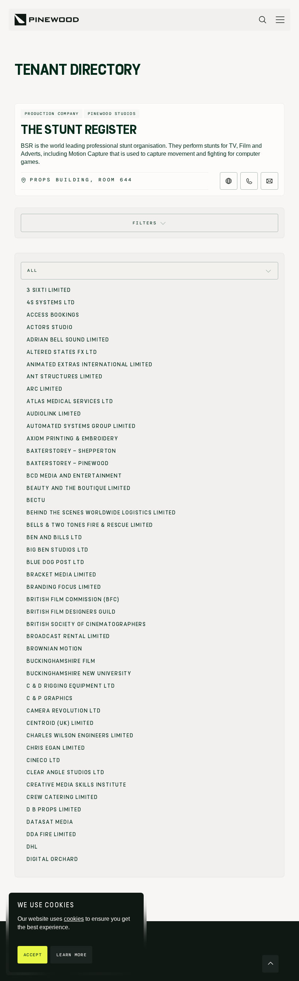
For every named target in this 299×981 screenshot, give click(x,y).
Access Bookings (53, 315)
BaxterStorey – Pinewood (68, 463)
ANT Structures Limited (65, 376)
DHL (32, 846)
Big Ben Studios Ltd (58, 549)
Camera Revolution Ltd (64, 710)
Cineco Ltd (44, 760)
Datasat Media (50, 822)
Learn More (71, 954)
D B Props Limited (54, 809)
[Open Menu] (280, 19)
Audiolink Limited (54, 413)
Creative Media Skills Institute (77, 784)
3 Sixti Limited (49, 290)
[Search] (262, 19)
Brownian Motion (54, 648)
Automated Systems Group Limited (81, 426)
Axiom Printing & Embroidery (73, 438)
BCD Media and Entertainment (74, 475)
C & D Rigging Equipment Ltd (71, 686)
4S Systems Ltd (51, 302)
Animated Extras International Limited (90, 364)
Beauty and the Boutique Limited (79, 488)
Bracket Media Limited (62, 574)
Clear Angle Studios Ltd (65, 772)
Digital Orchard (52, 859)
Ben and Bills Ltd (54, 537)
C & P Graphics (50, 698)
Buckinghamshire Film (61, 661)
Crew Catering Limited (62, 797)
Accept (32, 954)
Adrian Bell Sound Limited (68, 339)
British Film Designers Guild (71, 612)
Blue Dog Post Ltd (56, 562)
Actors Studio (50, 327)
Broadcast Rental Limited (68, 636)
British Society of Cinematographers (86, 624)
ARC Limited (45, 389)
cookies (74, 919)
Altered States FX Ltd (62, 352)
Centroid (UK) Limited (60, 723)
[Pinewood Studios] (47, 20)
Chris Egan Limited (56, 748)
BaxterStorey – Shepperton (71, 451)
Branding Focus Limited (64, 587)
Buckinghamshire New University (79, 673)
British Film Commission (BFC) (73, 599)
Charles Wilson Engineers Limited (80, 735)
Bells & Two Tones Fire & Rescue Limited (90, 525)
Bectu (36, 500)
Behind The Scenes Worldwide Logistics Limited (101, 512)
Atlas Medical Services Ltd (70, 401)
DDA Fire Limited (52, 834)
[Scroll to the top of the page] (270, 964)
